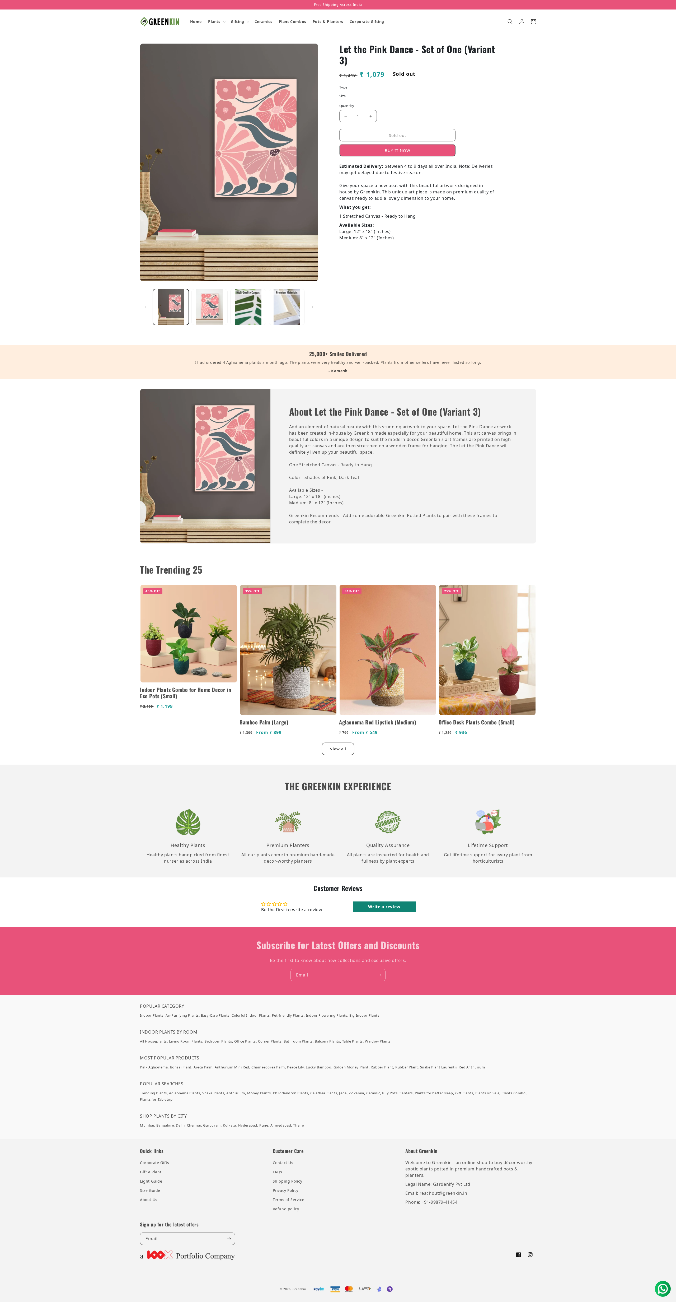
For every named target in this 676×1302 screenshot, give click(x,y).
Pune (263, 1125)
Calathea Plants (323, 1093)
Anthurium (235, 1093)
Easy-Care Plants (215, 1015)
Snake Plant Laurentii (438, 1067)
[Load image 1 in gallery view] (171, 307)
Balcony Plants (327, 1041)
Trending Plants (153, 1093)
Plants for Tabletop (156, 1099)
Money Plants (259, 1093)
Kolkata (229, 1125)
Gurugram (212, 1125)
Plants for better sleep (434, 1093)
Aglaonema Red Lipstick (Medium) (377, 722)
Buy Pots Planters (397, 1093)
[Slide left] (146, 307)
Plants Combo (513, 1093)
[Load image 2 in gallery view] (209, 307)
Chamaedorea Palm (268, 1067)
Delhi (180, 1125)
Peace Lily (295, 1067)
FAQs (277, 1171)
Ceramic (373, 1093)
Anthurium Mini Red (232, 1067)
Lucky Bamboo (318, 1067)
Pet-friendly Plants (288, 1015)
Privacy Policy (285, 1190)
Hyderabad (247, 1125)
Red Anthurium (472, 1067)
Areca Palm (203, 1067)
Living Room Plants (185, 1041)
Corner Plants (269, 1041)
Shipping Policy (287, 1181)
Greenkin (299, 1289)
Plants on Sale (487, 1093)
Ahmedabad (280, 1125)
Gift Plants (464, 1093)
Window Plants (378, 1041)
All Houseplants (153, 1041)
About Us (148, 1199)
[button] (216, 21)
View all (338, 748)
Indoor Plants (151, 1015)
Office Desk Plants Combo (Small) (477, 722)
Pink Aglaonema (154, 1067)
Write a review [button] (384, 907)
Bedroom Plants (218, 1041)
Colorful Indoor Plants (251, 1015)
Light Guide (151, 1181)
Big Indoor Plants (364, 1015)
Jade (342, 1093)
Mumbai (147, 1125)
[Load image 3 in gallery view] (248, 307)
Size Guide (150, 1190)
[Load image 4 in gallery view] (287, 307)
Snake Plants (213, 1093)
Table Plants (352, 1041)
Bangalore (165, 1125)
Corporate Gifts (154, 1162)
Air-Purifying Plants (182, 1015)
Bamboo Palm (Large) (264, 722)
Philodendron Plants (290, 1093)
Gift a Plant (150, 1171)
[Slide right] (312, 307)
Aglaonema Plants (184, 1093)
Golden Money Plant (351, 1067)
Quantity (346, 105)
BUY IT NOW (397, 150)
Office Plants (245, 1041)
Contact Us (283, 1162)
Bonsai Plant (180, 1067)
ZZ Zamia (356, 1093)
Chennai (194, 1125)
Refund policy (286, 1208)
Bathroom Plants (298, 1041)
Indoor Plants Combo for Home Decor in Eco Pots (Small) (185, 692)
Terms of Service (288, 1199)
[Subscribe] (379, 975)
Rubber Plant (382, 1067)
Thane (298, 1125)
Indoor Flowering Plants (326, 1015)
